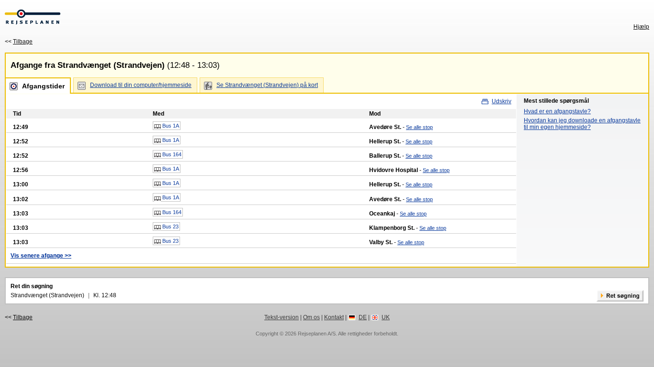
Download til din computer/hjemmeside (141, 85)
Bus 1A (170, 126)
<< (19, 41)
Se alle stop (419, 127)
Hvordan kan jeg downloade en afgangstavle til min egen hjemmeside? (582, 123)
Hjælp (641, 26)
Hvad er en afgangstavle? (557, 111)
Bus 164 (171, 154)
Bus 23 (170, 226)
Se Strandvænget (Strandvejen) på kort (267, 85)
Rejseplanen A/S (317, 333)
